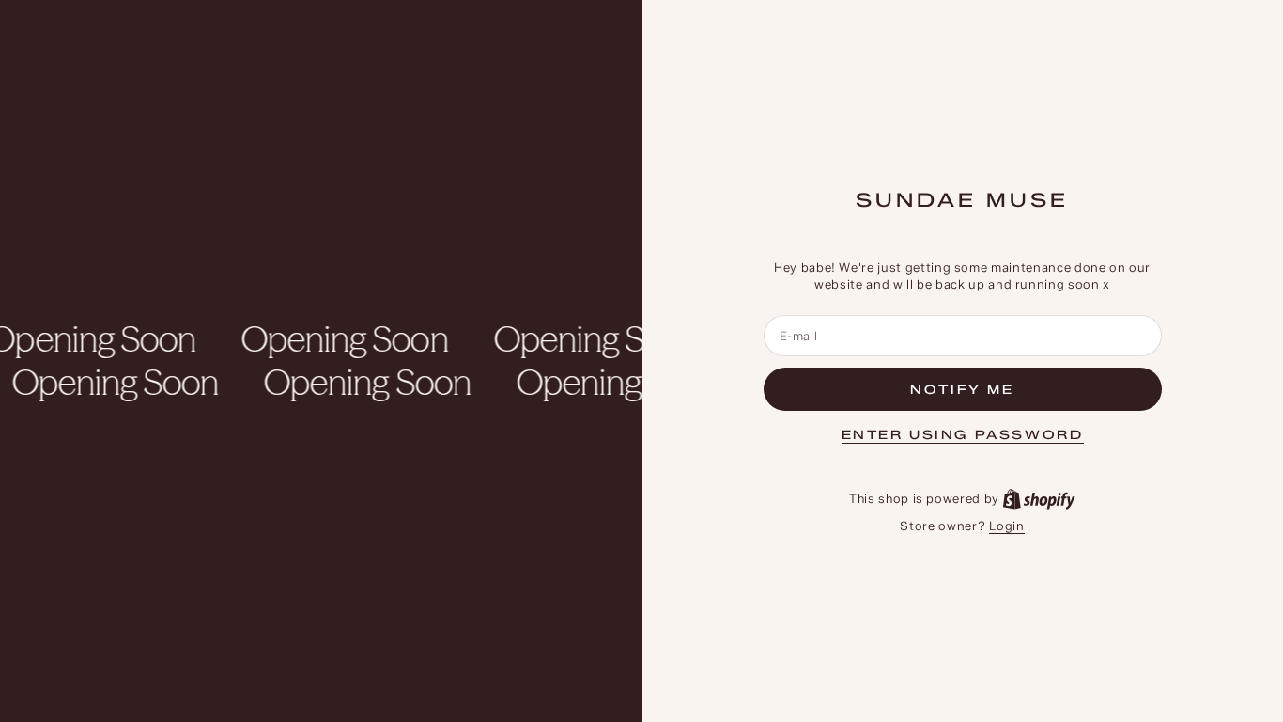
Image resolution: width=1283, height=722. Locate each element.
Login (1006, 525)
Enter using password (963, 434)
